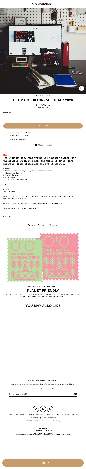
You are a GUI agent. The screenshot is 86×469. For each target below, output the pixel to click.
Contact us (50, 414)
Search (10, 414)
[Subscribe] (75, 394)
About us (23, 414)
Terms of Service (49, 417)
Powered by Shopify (55, 421)
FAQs (57, 414)
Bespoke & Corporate (36, 414)
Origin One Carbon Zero (69, 414)
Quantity (7, 113)
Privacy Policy (35, 417)
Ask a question (9, 216)
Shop (16, 414)
